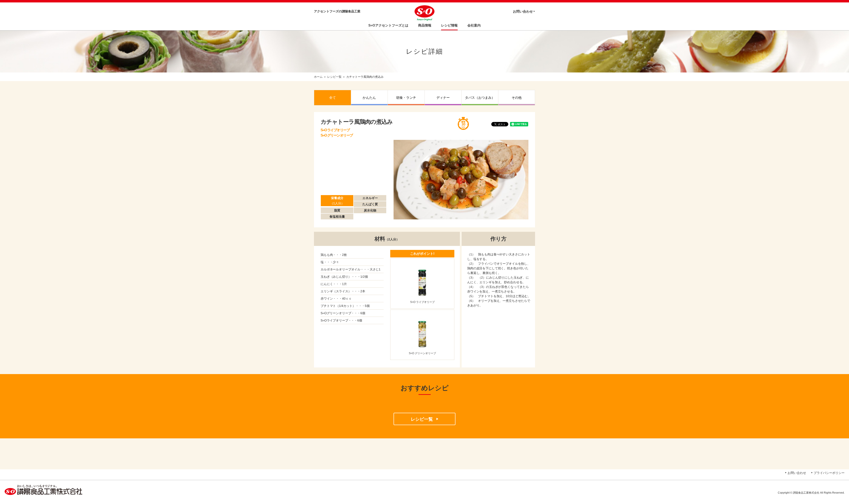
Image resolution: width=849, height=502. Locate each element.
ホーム (318, 76)
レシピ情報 (449, 25)
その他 (517, 97)
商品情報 (424, 25)
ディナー (443, 97)
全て (332, 97)
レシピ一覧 (334, 76)
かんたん (369, 97)
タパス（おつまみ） (480, 97)
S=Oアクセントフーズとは (388, 25)
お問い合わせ (523, 11)
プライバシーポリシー (829, 473)
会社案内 (474, 25)
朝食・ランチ (406, 97)
